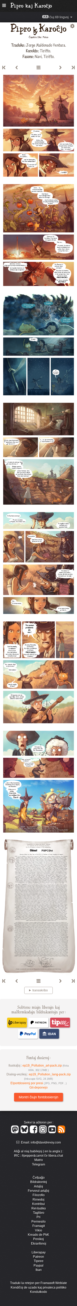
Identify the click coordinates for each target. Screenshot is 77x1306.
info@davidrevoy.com (46, 1142)
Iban (39, 1269)
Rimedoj (38, 1199)
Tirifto (45, 50)
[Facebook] (34, 1132)
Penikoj (38, 1239)
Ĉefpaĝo (39, 1177)
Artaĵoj (38, 1186)
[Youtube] (52, 1132)
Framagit (38, 1225)
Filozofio (39, 1195)
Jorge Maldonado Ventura (45, 45)
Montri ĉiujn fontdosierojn (38, 1097)
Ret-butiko (38, 1208)
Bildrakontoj (38, 1182)
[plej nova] (73, 67)
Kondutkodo (38, 1291)
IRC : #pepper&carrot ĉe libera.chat (38, 1155)
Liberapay (39, 1252)
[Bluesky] (25, 1132)
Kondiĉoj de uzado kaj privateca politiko (38, 1287)
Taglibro (38, 1212)
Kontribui (38, 1204)
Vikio (38, 1230)
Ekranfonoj (38, 1243)
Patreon (38, 1256)
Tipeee (38, 1261)
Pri (38, 1217)
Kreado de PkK (38, 1234)
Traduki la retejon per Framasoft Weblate (38, 1283)
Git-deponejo (38, 1087)
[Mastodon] (15, 1132)
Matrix (38, 1160)
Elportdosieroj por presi (38, 1083)
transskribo (40, 990)
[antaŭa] (17, 67)
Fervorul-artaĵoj (38, 1190)
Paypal (38, 1265)
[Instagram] (43, 1132)
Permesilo (38, 1221)
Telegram (38, 1164)
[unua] (4, 67)
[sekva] (60, 67)
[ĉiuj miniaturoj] (38, 67)
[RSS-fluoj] (61, 1132)
